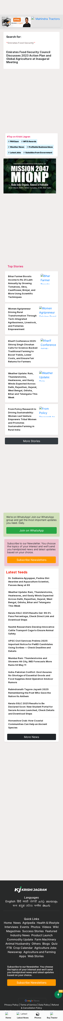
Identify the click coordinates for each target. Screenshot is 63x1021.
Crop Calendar (23, 948)
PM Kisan (14, 141)
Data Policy (44, 1004)
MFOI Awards (29, 141)
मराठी (25, 901)
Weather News (17, 147)
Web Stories (36, 956)
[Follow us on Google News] (31, 1000)
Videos (46, 927)
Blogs (46, 943)
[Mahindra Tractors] (46, 22)
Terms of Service (28, 1004)
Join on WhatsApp (31, 530)
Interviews (11, 927)
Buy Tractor (52, 1017)
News (17, 922)
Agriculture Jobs (45, 948)
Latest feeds (16, 572)
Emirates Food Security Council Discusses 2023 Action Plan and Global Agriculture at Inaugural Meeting (28, 57)
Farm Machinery (45, 939)
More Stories (31, 441)
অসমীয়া (37, 905)
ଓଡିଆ (29, 905)
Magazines (13, 931)
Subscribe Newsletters (31, 560)
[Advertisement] (31, 100)
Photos (37, 1017)
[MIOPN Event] (30, 175)
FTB (9, 948)
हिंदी (19, 901)
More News (31, 737)
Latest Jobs (15, 152)
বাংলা (15, 905)
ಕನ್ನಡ (22, 905)
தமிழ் (41, 901)
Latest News (23, 1017)
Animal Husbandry (17, 943)
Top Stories (15, 266)
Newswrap (15, 952)
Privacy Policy (11, 1004)
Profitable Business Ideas (41, 147)
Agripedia (28, 922)
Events (24, 927)
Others (36, 943)
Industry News (20, 935)
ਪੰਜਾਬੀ (33, 901)
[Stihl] (16, 22)
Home (8, 1017)
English (10, 901)
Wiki (56, 927)
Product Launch (42, 935)
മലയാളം (52, 901)
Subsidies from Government (38, 152)
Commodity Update (20, 939)
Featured (51, 931)
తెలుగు (46, 905)
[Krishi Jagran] (31, 889)
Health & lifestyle (48, 922)
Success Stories (33, 931)
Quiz (54, 943)
